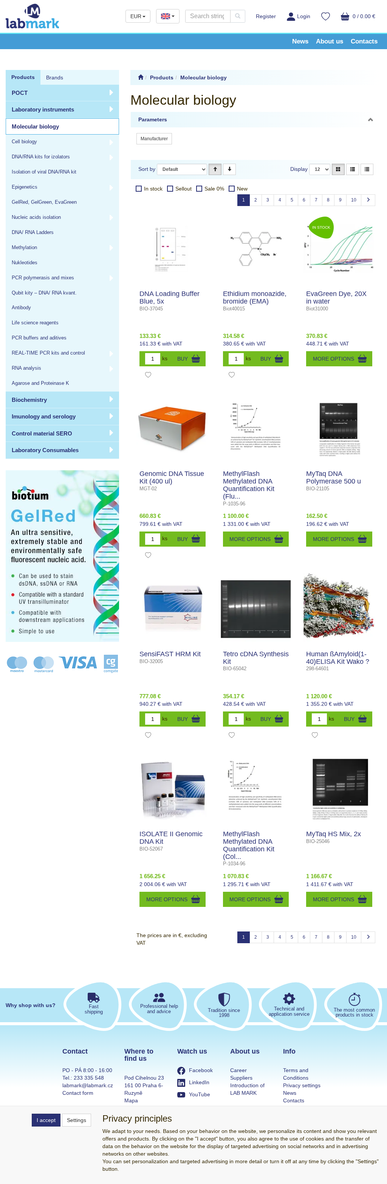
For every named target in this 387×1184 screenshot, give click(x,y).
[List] (352, 169)
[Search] (237, 16)
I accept (46, 1120)
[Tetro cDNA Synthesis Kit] (256, 609)
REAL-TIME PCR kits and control (48, 353)
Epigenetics (24, 187)
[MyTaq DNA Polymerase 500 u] (339, 428)
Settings (76, 1120)
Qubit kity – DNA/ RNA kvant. (44, 293)
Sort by (146, 169)
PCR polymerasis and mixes (43, 278)
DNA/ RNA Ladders (33, 232)
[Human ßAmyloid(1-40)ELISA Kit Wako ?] (339, 609)
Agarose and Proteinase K (40, 383)
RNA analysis (26, 368)
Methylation (24, 247)
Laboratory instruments (43, 109)
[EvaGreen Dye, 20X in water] (339, 249)
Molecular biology (35, 126)
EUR (135, 16)
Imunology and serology (44, 416)
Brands (54, 77)
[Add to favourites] (148, 376)
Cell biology (24, 141)
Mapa (131, 1100)
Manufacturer (154, 138)
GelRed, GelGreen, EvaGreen (44, 202)
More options (333, 359)
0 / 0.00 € (363, 16)
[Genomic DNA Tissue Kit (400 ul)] (172, 428)
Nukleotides (24, 262)
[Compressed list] (367, 169)
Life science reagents (35, 322)
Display (299, 169)
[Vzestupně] (215, 169)
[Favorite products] (325, 17)
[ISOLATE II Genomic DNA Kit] (172, 789)
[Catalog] (338, 169)
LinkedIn (199, 1082)
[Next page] (368, 200)
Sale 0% (214, 189)
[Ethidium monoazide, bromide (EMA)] (256, 249)
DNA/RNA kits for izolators (41, 157)
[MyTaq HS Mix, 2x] (339, 789)
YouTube (199, 1094)
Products (23, 77)
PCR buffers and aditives (39, 338)
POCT (20, 93)
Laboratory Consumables (45, 450)
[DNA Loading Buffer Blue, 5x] (172, 249)
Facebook (201, 1070)
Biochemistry (29, 400)
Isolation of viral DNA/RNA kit (44, 172)
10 (353, 200)
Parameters (152, 119)
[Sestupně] (229, 169)
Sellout (183, 189)
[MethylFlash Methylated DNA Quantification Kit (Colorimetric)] (256, 789)
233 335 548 (89, 1078)
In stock (153, 189)
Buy (182, 359)
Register (266, 16)
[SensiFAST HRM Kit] (172, 609)
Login (303, 16)
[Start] (140, 77)
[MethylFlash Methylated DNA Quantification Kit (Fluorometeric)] (256, 428)
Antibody (21, 307)
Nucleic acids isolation (36, 217)
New (242, 189)
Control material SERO (42, 433)
